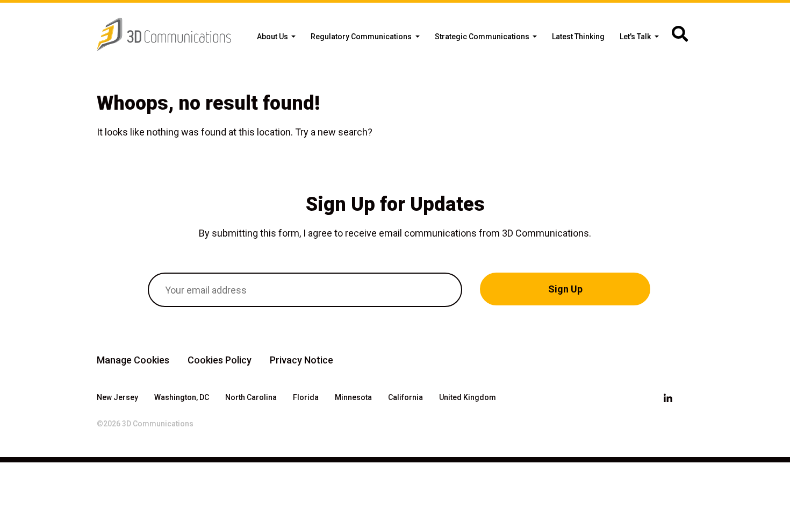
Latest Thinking (578, 36)
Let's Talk (636, 36)
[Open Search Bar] (679, 34)
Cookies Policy (220, 360)
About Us (273, 36)
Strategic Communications (483, 36)
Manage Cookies (133, 360)
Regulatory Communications (362, 36)
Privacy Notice (301, 360)
